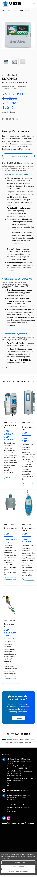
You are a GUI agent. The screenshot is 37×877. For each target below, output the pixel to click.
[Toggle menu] (34, 4)
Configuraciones (18, 862)
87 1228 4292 (11, 800)
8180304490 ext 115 (14, 775)
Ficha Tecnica (6, 368)
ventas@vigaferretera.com (17, 790)
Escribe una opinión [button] (9, 89)
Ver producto (10, 477)
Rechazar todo (18, 867)
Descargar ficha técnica (20, 156)
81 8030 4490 (12, 768)
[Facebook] (3, 119)
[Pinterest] (17, 119)
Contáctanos (18, 718)
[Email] (7, 119)
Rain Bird (11, 82)
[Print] (10, 119)
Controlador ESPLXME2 (22, 10)
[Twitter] (13, 119)
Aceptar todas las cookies (18, 871)
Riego (10, 10)
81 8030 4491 (22, 768)
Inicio (4, 10)
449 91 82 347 (11, 785)
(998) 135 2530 (12, 812)
